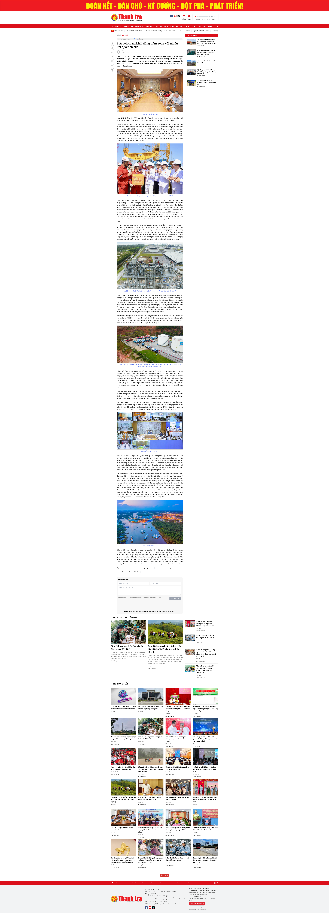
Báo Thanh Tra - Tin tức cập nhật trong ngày (126, 17)
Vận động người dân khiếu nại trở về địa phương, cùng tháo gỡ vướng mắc (206, 71)
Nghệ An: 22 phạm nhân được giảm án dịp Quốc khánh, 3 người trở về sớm (205, 624)
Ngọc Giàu (168, 802)
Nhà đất (187, 26)
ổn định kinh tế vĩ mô (134, 572)
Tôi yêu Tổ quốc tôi (143, 31)
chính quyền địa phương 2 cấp (181, 31)
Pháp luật (179, 26)
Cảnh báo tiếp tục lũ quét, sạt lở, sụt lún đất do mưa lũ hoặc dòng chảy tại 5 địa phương (150, 769)
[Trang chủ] (112, 26)
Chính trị (118, 26)
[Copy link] (112, 56)
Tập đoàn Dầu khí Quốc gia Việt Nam (144, 568)
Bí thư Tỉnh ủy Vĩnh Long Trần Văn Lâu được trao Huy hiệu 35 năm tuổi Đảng (178, 709)
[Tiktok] (179, 16)
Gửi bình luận (175, 598)
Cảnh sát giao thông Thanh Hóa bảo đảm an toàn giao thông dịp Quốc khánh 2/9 (205, 860)
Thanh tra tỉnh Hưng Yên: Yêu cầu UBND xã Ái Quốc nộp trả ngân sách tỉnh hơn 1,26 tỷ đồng (206, 41)
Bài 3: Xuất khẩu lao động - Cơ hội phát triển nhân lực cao (205, 638)
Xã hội (172, 26)
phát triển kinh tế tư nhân (160, 31)
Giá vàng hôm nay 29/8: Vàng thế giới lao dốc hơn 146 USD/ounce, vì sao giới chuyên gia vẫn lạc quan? (123, 860)
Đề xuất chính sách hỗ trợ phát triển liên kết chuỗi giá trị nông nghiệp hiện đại (164, 649)
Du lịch (193, 26)
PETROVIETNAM (127, 568)
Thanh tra (125, 26)
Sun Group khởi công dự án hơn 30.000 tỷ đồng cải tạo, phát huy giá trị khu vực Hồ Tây (205, 739)
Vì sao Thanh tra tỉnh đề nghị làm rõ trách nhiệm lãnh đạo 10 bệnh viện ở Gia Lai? (206, 52)
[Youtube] (175, 16)
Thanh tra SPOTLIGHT (205, 26)
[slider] (203, 16)
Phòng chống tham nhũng (154, 26)
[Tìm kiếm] (217, 26)
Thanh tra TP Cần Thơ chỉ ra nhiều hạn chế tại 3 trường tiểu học (206, 82)
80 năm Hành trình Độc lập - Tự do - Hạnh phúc (119, 31)
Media (166, 26)
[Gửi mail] (112, 52)
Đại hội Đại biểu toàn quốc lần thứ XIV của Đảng (210, 31)
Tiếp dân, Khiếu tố (137, 26)
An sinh (125, 35)
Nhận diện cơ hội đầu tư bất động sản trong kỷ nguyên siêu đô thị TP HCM (205, 769)
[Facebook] (171, 16)
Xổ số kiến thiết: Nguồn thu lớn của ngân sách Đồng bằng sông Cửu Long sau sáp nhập (205, 709)
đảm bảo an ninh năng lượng (163, 568)
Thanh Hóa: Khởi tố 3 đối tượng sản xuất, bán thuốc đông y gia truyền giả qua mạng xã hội (150, 860)
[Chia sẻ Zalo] (112, 48)
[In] (112, 69)
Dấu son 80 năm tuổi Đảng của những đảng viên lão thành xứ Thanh (176, 739)
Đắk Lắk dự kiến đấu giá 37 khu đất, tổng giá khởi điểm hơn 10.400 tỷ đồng (150, 830)
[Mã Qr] (112, 60)
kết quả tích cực (122, 572)
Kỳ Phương (168, 713)
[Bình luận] (112, 65)
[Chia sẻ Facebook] (112, 44)
